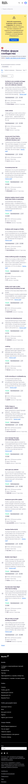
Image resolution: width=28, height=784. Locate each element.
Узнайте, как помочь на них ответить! (15, 58)
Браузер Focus (5, 698)
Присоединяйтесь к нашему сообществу (12, 675)
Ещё (24, 70)
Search (19, 3)
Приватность (4, 776)
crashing (7, 346)
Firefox (8, 100)
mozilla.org (4, 771)
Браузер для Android (7, 692)
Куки (2, 779)
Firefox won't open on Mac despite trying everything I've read (15, 287)
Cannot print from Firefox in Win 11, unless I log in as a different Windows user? (12, 138)
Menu (22, 3)
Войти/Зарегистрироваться (9, 726)
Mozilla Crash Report (11, 557)
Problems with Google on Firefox (14, 229)
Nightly (3, 715)
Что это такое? (5, 729)
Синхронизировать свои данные (10, 734)
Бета (2, 709)
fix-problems (5, 66)
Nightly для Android (7, 717)
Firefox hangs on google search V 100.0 (11, 407)
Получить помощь (6, 737)
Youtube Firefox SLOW (11, 529)
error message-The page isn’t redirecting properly (12, 438)
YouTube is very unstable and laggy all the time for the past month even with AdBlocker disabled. (15, 83)
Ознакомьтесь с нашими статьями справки (13, 678)
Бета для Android (6, 712)
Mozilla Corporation (7, 760)
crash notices (9, 110)
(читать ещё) (22, 94)
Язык (2, 745)
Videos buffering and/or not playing (15, 256)
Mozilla (5, 656)
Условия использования (8, 773)
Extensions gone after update (13, 499)
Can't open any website (11, 469)
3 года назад (20, 191)
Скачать (3, 687)
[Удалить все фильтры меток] (11, 67)
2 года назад (22, 250)
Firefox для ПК (5, 690)
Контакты (3, 781)
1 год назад (22, 104)
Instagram (7, 753)
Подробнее (14, 40)
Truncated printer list (11, 167)
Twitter (1, 753)
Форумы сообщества (8, 9)
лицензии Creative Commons (9, 767)
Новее (3, 645)
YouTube (4, 753)
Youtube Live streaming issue (13, 318)
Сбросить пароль (6, 731)
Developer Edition (6, 707)
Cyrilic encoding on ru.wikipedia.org (15, 376)
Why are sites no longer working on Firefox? (12, 619)
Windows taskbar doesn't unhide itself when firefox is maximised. (14, 198)
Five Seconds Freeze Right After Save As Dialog (12, 587)
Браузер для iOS (5, 695)
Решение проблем (16, 100)
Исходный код (5, 670)
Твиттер (3, 673)
